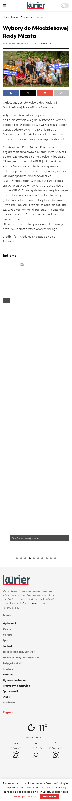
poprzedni (7, 408)
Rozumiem (49, 796)
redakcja (23, 43)
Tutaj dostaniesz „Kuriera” (19, 651)
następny (64, 408)
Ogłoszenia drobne (14, 680)
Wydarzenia (26, 16)
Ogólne (39, 16)
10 (55, 558)
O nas (6, 696)
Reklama (8, 674)
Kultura (7, 634)
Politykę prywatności (24, 796)
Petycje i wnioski (13, 663)
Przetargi (8, 669)
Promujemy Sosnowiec (16, 685)
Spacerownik (10, 691)
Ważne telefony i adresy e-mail (21, 657)
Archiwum (9, 702)
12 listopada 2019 (43, 43)
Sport (6, 640)
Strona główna (10, 16)
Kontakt (7, 646)
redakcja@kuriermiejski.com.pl (30, 603)
